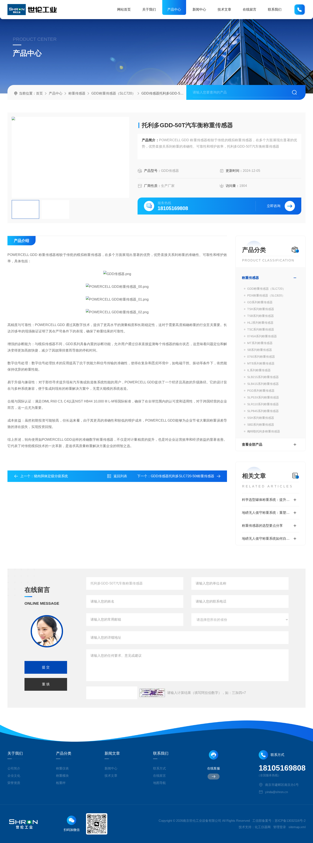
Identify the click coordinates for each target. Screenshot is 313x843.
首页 (39, 93)
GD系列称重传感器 (260, 302)
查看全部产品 (252, 444)
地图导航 (159, 783)
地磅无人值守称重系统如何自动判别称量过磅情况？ (270, 538)
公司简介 (13, 768)
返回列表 (120, 476)
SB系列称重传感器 (259, 350)
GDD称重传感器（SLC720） (113, 93)
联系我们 (274, 9)
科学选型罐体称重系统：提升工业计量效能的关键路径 (270, 499)
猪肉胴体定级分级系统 (51, 476)
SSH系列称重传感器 (260, 417)
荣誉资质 (13, 783)
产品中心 (174, 9)
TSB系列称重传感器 (260, 316)
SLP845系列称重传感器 (263, 411)
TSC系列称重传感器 (260, 329)
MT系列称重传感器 (260, 343)
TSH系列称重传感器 (260, 309)
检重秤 (61, 783)
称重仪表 (62, 768)
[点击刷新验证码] (152, 693)
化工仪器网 (263, 827)
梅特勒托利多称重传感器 (263, 431)
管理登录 (279, 827)
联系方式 (159, 768)
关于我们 (149, 9)
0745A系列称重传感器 (262, 336)
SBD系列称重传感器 (260, 424)
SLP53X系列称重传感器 (263, 397)
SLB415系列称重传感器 (263, 383)
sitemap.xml (297, 827)
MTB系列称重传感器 (260, 363)
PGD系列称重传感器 (260, 390)
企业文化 (13, 775)
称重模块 (62, 775)
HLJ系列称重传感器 (260, 322)
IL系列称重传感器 (259, 370)
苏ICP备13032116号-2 (290, 820)
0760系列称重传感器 (261, 356)
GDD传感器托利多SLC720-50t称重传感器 (182, 476)
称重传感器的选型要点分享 (262, 525)
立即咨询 (273, 206)
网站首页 (124, 9)
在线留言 (249, 9)
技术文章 (224, 9)
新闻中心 (199, 9)
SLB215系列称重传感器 (263, 377)
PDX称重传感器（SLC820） (266, 295)
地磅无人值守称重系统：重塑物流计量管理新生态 (270, 512)
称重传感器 (76, 93)
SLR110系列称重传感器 (263, 404)
